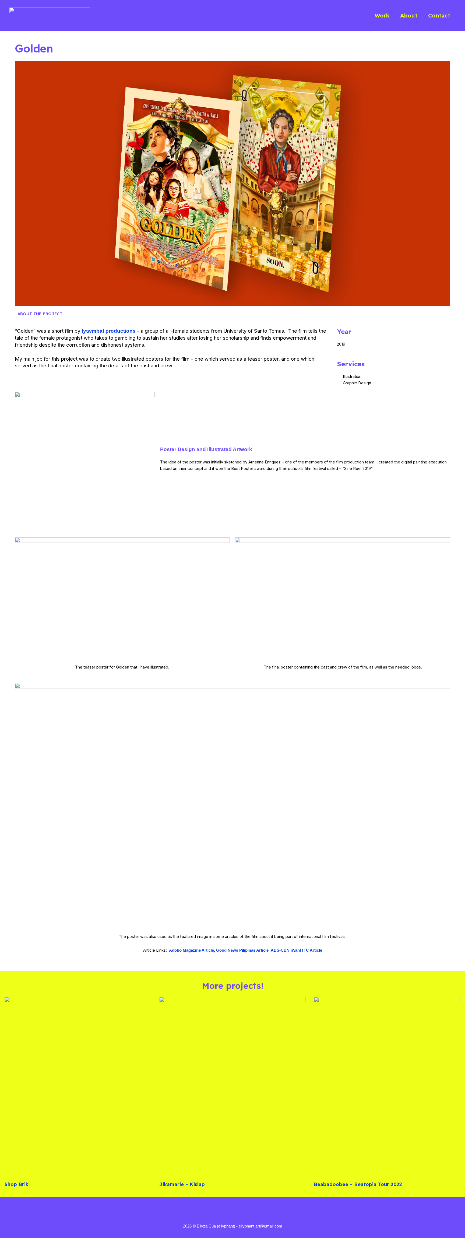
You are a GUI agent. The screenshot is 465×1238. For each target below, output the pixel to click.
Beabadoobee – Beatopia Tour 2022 (358, 1184)
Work (382, 15)
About (408, 15)
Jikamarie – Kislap (182, 1184)
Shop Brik (17, 1184)
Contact (439, 15)
